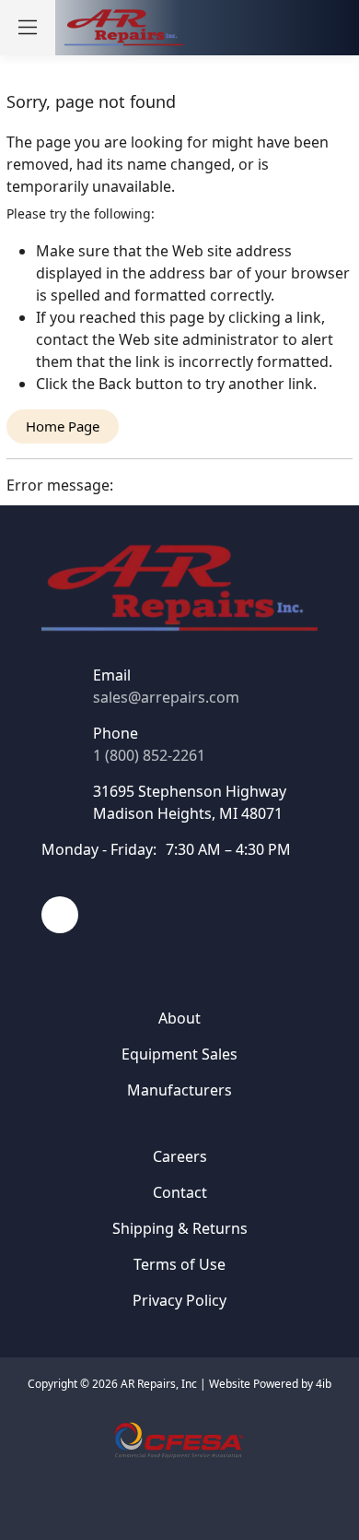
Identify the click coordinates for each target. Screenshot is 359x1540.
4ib (323, 1384)
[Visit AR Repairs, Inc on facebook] (59, 914)
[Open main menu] (27, 27)
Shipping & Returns (180, 1228)
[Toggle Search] (254, 27)
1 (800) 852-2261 (149, 755)
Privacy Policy (179, 1300)
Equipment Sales (179, 1054)
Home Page (62, 426)
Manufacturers (179, 1090)
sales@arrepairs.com (166, 697)
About (179, 1018)
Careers (180, 1156)
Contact (180, 1192)
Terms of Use (179, 1264)
